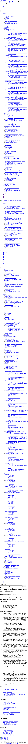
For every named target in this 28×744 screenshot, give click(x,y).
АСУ (6, 357)
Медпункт (7, 137)
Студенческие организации (11, 150)
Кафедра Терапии (9, 89)
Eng (3, 6)
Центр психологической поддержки (13, 134)
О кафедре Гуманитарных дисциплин (17, 382)
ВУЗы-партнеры (9, 189)
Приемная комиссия (10, 337)
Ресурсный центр (9, 141)
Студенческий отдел (10, 131)
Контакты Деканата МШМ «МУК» (16, 118)
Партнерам (5, 186)
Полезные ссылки (9, 156)
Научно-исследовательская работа (16, 50)
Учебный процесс (12, 374)
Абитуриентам (6, 157)
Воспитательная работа (10, 364)
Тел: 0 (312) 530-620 (7, 733)
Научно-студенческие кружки (12, 565)
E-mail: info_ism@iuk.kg (8, 734)
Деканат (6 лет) (9, 283)
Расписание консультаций (14, 554)
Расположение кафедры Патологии (16, 61)
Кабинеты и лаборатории (14, 34)
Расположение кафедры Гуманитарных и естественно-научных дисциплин (17, 45)
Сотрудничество (6, 300)
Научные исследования (8, 143)
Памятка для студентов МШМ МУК (13, 223)
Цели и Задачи (8, 148)
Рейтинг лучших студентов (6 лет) (13, 233)
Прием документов (9, 159)
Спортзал (7, 362)
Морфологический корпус (14, 328)
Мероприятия (8, 154)
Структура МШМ (9, 319)
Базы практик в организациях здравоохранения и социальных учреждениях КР (15, 123)
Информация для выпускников (12, 247)
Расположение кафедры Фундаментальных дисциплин (15, 104)
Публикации (8, 145)
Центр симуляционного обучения (13, 140)
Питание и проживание (10, 151)
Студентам (5, 168)
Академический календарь (9, 710)
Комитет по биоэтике (10, 566)
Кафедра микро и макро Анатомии (13, 371)
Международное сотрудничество (13, 302)
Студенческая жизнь (7, 147)
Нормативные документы (11, 24)
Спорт (6, 152)
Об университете (9, 270)
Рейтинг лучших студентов (11, 355)
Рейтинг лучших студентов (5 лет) (13, 175)
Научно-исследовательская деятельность (17, 33)
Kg (3, 7)
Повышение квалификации (11, 568)
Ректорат (7, 19)
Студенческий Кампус (13, 330)
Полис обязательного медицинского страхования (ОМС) (13, 238)
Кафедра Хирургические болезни (13, 105)
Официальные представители (12, 188)
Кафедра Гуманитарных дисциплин (13, 38)
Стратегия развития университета (13, 279)
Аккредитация (8, 26)
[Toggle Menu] (0, 250)
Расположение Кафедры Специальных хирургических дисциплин (17, 88)
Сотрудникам (6, 185)
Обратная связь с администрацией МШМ (15, 322)
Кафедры (5, 28)
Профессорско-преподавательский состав (17, 30)
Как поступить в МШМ (10, 336)
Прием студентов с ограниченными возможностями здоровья (13, 164)
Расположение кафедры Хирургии (16, 111)
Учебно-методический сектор (12, 127)
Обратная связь (9, 167)
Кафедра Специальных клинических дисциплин (16, 71)
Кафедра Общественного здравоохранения (15, 46)
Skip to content (3, 0)
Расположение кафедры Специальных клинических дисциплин (17, 78)
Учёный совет (8, 295)
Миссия (7, 17)
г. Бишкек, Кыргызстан (8, 731)
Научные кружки (9, 153)
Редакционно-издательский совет (13, 563)
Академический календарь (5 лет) (13, 227)
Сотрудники (11, 115)
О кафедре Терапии (12, 444)
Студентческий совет (8, 702)
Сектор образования (10, 119)
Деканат (7, 114)
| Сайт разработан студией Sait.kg (10, 743)
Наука (4, 294)
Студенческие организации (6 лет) (13, 219)
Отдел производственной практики (13, 120)
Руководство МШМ (10, 273)
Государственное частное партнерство (14, 301)
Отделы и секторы (7, 113)
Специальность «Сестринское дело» (13, 207)
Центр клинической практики (15, 331)
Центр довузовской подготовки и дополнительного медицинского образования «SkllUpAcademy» (16, 288)
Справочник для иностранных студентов (14, 213)
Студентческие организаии (9, 703)
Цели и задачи (11, 475)
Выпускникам (6, 241)
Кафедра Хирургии (9, 463)
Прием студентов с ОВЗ (8, 695)
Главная (4, 13)
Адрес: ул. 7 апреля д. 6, (8, 730)
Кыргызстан (8, 314)
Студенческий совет (10, 132)
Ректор (7, 18)
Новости (7, 27)
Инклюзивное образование (11, 173)
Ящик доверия (8, 181)
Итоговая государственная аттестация (11, 712)
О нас (4, 14)
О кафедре (10, 372)
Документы (11, 116)
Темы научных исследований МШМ (13, 557)
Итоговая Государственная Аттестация (14, 230)
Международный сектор (11, 129)
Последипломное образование (12, 243)
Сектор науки (8, 296)
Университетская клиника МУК (15, 329)
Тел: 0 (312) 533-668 (7, 732)
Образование (6, 280)
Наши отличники (9, 246)
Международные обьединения (10, 722)
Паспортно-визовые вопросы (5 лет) (13, 170)
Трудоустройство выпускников (12, 245)
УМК (9, 376)
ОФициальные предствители (9, 724)
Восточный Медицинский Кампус (16, 326)
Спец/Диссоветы (9, 146)
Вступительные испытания (11, 165)
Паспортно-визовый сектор (11, 130)
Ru (3, 5)
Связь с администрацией (11, 23)
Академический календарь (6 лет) (13, 228)
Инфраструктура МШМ (10, 278)
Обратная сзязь (6, 696)
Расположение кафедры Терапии (15, 96)
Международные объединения (12, 190)
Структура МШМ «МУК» (11, 21)
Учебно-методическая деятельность (16, 32)
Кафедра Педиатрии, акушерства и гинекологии (16, 62)
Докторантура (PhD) (10, 560)
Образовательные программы (12, 275)
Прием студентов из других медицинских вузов (14, 694)
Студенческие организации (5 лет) (13, 218)
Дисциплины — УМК (13, 65)
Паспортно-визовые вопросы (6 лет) (13, 222)
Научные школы (9, 562)
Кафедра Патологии (10, 55)
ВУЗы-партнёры (6, 723)
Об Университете (9, 16)
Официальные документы (11, 276)
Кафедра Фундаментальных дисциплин (14, 97)
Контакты (5, 191)
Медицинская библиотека (11, 142)
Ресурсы (5, 138)
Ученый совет (8, 22)
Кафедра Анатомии (9, 29)
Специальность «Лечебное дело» (13, 206)
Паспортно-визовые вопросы (12, 352)
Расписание (8, 169)
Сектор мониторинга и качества (12, 126)
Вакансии (7, 571)
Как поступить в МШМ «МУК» (12, 158)
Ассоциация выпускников (9, 184)
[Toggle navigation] (0, 10)
